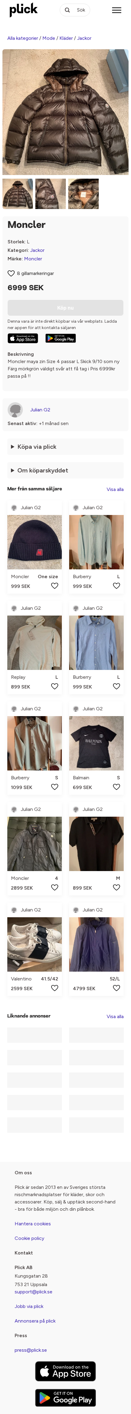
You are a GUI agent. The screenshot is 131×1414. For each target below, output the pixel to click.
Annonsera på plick (35, 1321)
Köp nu (65, 308)
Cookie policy (29, 1238)
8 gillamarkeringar (35, 273)
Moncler (33, 259)
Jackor (84, 38)
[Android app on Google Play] (60, 338)
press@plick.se (31, 1350)
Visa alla (115, 489)
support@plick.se (33, 1292)
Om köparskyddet (42, 470)
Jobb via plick (29, 1306)
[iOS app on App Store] (23, 338)
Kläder (66, 38)
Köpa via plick (36, 446)
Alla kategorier (22, 38)
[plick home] (24, 10)
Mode (48, 38)
